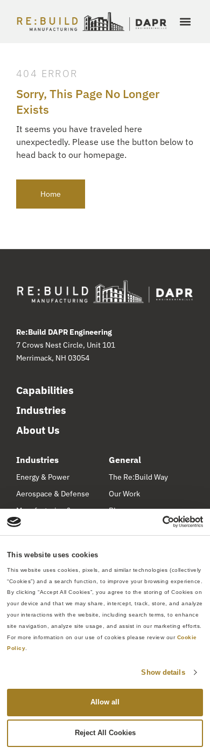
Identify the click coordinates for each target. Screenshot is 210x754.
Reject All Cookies (105, 733)
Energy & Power (42, 477)
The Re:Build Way (138, 477)
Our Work (124, 494)
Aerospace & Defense (52, 494)
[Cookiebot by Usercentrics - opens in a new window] (156, 522)
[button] (185, 22)
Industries (41, 410)
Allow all (105, 702)
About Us (38, 430)
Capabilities (45, 390)
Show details (163, 672)
